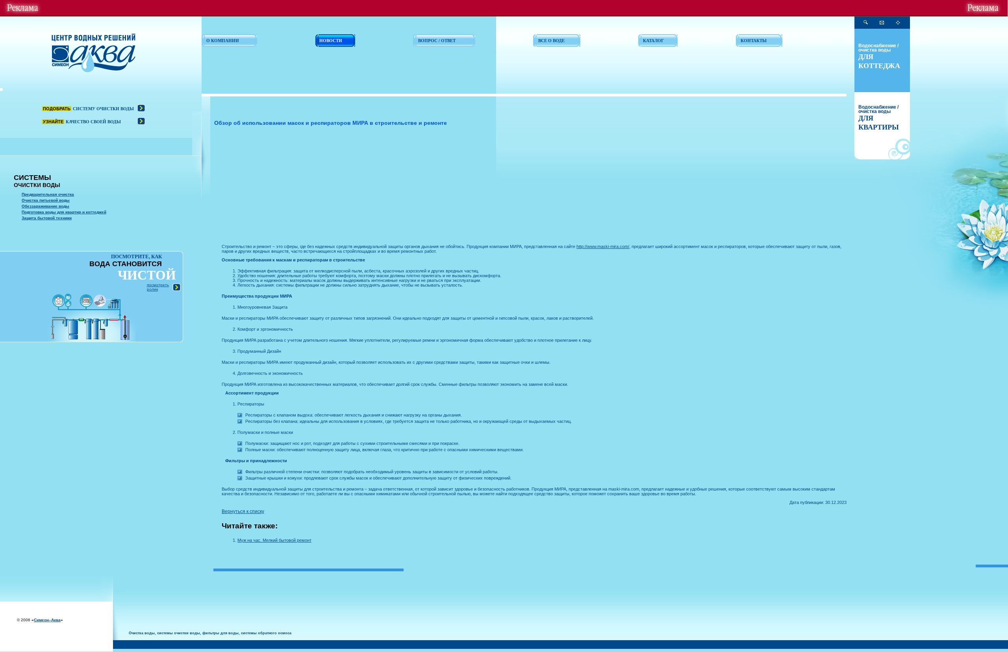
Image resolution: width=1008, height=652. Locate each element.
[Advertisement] (458, 187)
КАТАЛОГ (653, 40)
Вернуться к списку (243, 511)
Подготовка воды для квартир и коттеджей (64, 212)
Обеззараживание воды (45, 206)
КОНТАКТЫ (754, 40)
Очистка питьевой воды (46, 200)
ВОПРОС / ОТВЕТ (437, 40)
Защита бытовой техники (47, 218)
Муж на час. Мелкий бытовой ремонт (274, 540)
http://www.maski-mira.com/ (602, 246)
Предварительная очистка (48, 194)
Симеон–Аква (47, 620)
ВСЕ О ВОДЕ (551, 40)
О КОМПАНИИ (222, 40)
